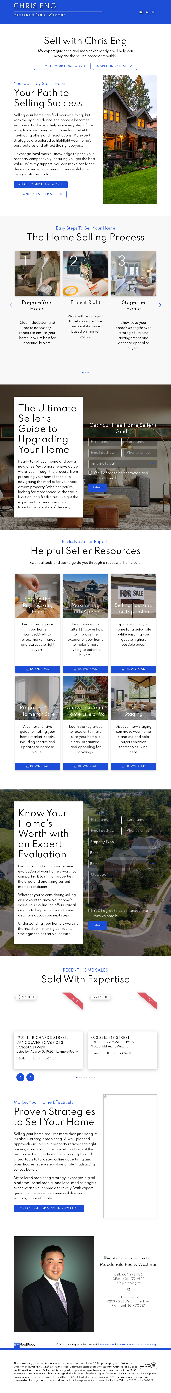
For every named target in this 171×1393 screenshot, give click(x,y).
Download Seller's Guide (40, 194)
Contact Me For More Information (49, 1208)
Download (40, 669)
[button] (62, 66)
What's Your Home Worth (41, 184)
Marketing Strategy (115, 66)
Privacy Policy (107, 1345)
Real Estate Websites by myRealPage (136, 1345)
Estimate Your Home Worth (62, 66)
